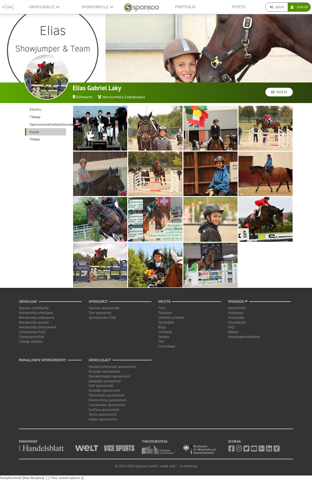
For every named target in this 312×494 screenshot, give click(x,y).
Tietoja (35, 116)
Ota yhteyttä (237, 322)
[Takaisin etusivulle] (141, 7)
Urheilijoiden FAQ (32, 332)
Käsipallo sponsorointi (104, 390)
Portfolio (185, 6)
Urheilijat (28, 301)
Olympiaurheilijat (31, 337)
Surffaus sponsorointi (104, 409)
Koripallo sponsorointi (104, 371)
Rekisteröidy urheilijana (36, 313)
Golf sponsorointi (101, 385)
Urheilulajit (100, 360)
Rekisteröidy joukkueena (36, 317)
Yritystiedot (236, 317)
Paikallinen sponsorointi (42, 360)
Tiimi (162, 308)
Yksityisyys (235, 313)
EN (9, 7)
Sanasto (163, 337)
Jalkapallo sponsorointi (105, 381)
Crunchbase (166, 346)
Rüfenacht (84, 97)
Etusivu (35, 109)
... (15, 7)
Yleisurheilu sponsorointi (106, 395)
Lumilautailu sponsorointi (107, 405)
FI (4, 7)
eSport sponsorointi (103, 419)
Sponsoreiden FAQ (102, 317)
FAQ (231, 327)
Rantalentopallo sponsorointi (109, 376)
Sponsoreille (95, 6)
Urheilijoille (42, 6)
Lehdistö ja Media (171, 317)
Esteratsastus (135, 97)
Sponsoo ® (238, 301)
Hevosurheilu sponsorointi (108, 400)
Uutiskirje (165, 332)
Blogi (162, 327)
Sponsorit (98, 301)
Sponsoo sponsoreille (104, 308)
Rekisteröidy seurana (34, 322)
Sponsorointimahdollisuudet (48, 124)
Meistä (164, 301)
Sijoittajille (166, 322)
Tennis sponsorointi (102, 414)
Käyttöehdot (237, 308)
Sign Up (302, 7)
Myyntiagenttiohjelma (244, 337)
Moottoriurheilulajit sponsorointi (112, 366)
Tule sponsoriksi (100, 313)
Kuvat (34, 132)
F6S (161, 341)
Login (279, 7)
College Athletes (31, 341)
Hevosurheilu (112, 97)
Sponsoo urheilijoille (34, 308)
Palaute (233, 332)
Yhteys (239, 6)
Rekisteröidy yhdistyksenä (37, 327)
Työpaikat (165, 313)
